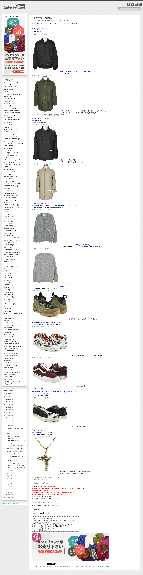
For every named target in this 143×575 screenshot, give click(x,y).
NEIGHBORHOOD (44, 566)
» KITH (6, 214)
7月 (8, 476)
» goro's (6, 188)
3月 (8, 487)
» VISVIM (6, 363)
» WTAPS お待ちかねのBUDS (16, 448)
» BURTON (7, 122)
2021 (7, 402)
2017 (7, 412)
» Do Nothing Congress (11, 160)
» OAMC (6, 271)
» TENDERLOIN (9, 339)
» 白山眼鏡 (7, 384)
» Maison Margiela (9, 228)
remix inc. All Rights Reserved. (132, 573)
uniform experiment (95, 566)
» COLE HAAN (8, 141)
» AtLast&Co (8, 103)
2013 (7, 497)
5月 (8, 481)
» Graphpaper (8, 190)
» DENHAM (7, 148)
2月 (8, 489)
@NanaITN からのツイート (11, 503)
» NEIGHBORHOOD (10, 252)
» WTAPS (7, 379)
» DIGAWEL (7, 157)
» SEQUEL (7, 316)
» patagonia (7, 280)
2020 (7, 404)
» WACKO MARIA (9, 365)
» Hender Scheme (9, 198)
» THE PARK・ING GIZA (11, 346)
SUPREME (56, 566)
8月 (8, 473)
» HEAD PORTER (9, 195)
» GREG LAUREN (9, 193)
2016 (7, 415)
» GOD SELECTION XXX (11, 183)
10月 (9, 426)
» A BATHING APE (9, 82)
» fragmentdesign (9, 176)
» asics (6, 101)
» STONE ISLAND (9, 320)
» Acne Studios (8, 87)
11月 (9, 423)
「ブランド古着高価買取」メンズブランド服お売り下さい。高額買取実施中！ (14, 46)
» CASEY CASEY (9, 129)
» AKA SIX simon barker (11, 94)
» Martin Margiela (9, 235)
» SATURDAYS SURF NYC (12, 313)
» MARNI (6, 233)
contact (136, 4)
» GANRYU (7, 179)
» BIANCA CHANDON (10, 120)
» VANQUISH (8, 358)
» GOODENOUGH (9, 186)
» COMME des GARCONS (12, 143)
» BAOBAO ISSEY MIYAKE (12, 113)
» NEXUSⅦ (7, 257)
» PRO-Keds (8, 287)
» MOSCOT (7, 247)
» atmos (6, 106)
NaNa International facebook (128, 4)
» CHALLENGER (9, 134)
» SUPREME (8, 327)
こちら (53, 528)
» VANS (6, 360)
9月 (8, 470)
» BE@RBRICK (8, 115)
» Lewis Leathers (9, 221)
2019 (7, 407)
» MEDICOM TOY (9, 242)
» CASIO (6, 132)
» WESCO (7, 370)
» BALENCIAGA (9, 108)
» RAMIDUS (7, 294)
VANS (103, 566)
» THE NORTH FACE (10, 344)
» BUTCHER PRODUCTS (12, 125)
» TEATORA (7, 337)
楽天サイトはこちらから (42, 483)
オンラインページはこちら (42, 34)
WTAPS (108, 566)
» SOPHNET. (8, 318)
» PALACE (7, 278)
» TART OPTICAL (9, 334)
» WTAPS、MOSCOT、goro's (13, 381)
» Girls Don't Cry (9, 181)
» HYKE (6, 202)
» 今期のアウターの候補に (15, 446)
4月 (8, 484)
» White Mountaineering (11, 372)
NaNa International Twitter (132, 4)
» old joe (6, 275)
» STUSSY (7, 323)
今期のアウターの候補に (42, 18)
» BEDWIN (7, 117)
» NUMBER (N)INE (9, 266)
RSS (140, 4)
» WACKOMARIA (9, 367)
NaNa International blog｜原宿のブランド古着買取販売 (14, 6)
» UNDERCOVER (9, 353)
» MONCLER (8, 245)
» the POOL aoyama (10, 348)
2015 (7, 418)
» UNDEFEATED (9, 351)
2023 (7, 396)
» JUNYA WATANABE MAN (12, 207)
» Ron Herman (8, 304)
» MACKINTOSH (9, 226)
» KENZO (7, 212)
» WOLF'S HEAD (9, 377)
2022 (7, 399)
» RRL (6, 306)
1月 (8, 492)
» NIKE (6, 261)
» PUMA (6, 290)
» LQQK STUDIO (9, 223)
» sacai (6, 309)
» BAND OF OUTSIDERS (11, 110)
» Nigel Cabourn (9, 259)
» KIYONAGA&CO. (9, 216)
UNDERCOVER (84, 566)
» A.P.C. (6, 84)
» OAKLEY (7, 268)
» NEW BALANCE (9, 254)
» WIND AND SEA (9, 374)
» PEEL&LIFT (8, 282)
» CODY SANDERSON (11, 139)
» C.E (5, 127)
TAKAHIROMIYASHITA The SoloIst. (69, 566)
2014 (7, 495)
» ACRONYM (8, 89)
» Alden (6, 96)
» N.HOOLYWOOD (9, 249)
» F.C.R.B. (7, 169)
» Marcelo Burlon (9, 231)
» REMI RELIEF (8, 301)
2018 (7, 410)
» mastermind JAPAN (10, 240)
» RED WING (8, 297)
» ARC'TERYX (8, 99)
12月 (9, 420)
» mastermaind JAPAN (11, 238)
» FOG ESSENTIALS (10, 172)
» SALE (6, 311)
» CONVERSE (8, 146)
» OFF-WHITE (8, 273)
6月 (8, 478)
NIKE (51, 566)
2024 (7, 393)
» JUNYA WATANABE (10, 205)
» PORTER (7, 285)
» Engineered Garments (11, 164)
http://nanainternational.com (41, 502)
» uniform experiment (10, 356)
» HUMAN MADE (9, 200)
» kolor (6, 219)
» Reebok (7, 299)
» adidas (6, 92)
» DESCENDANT (9, 155)
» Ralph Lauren (8, 292)
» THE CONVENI (9, 341)
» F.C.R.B (7, 167)
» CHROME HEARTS (10, 136)
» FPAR (6, 174)
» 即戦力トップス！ (13, 433)
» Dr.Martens (8, 162)
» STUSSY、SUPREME (11, 325)
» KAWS (6, 209)
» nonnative (7, 264)
